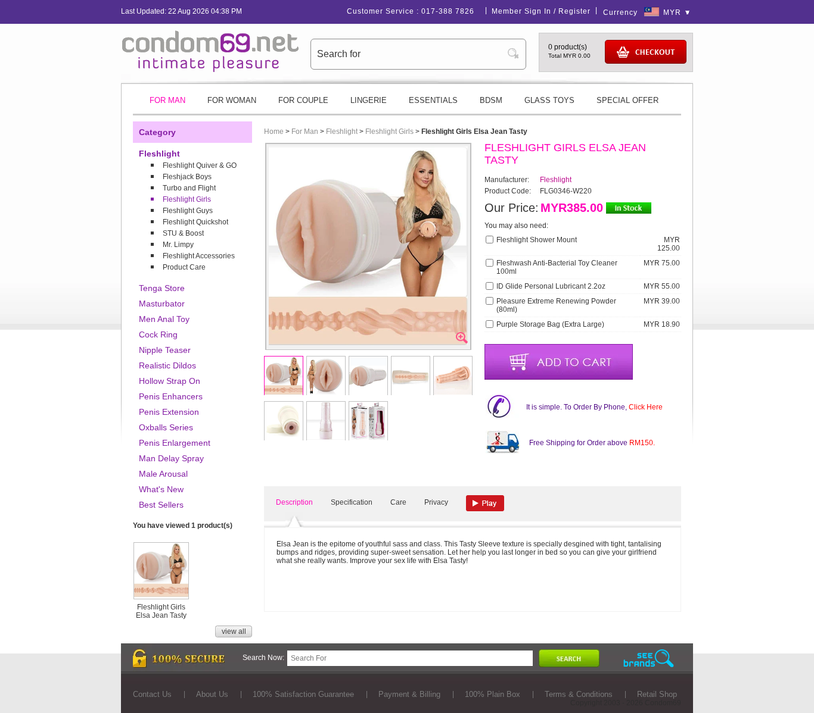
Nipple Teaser (165, 350)
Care (398, 502)
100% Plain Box (492, 694)
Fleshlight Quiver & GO (200, 165)
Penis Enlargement (174, 443)
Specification (351, 502)
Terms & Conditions (579, 694)
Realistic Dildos (167, 365)
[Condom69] (210, 69)
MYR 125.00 (668, 244)
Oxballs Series (166, 427)
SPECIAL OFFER (627, 100)
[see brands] (648, 658)
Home (274, 131)
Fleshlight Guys (188, 211)
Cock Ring (158, 334)
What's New (161, 489)
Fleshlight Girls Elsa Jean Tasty (161, 611)
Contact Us (152, 694)
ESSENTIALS (433, 100)
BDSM (491, 100)
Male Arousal (163, 474)
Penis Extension (169, 412)
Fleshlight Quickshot (195, 222)
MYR (672, 12)
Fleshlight (159, 153)
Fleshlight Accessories (199, 256)
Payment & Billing (409, 694)
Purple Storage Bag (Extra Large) (550, 324)
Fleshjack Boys (187, 177)
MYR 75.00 (662, 263)
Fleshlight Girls (187, 199)
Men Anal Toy (164, 319)
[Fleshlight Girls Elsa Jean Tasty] (161, 594)
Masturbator (162, 303)
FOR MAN (167, 100)
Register (574, 11)
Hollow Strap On (169, 381)
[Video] (485, 503)
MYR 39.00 (662, 301)
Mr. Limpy (178, 244)
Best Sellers (161, 504)
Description (294, 502)
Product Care (184, 267)
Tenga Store (162, 288)
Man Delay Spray (171, 458)
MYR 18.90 (662, 324)
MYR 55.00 (662, 286)
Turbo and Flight (189, 188)
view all (234, 631)
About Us (212, 694)
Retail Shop (657, 694)
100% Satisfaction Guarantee (303, 694)
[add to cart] (558, 362)
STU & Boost (183, 233)
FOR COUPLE (303, 100)
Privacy (436, 502)
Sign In (537, 11)
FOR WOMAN (231, 100)
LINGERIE (368, 100)
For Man (304, 131)
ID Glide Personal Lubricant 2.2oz (550, 286)
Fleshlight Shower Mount (536, 240)
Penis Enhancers (171, 396)
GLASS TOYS (549, 100)
